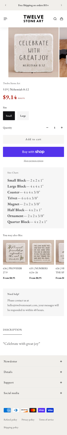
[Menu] (6, 18)
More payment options (33, 160)
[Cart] (61, 18)
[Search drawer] (55, 18)
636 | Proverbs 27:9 (12, 270)
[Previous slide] (5, 5)
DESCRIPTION (12, 329)
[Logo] (33, 18)
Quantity (7, 127)
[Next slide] (61, 5)
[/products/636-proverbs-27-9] (15, 252)
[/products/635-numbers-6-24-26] (41, 252)
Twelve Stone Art (11, 83)
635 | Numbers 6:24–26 (38, 270)
